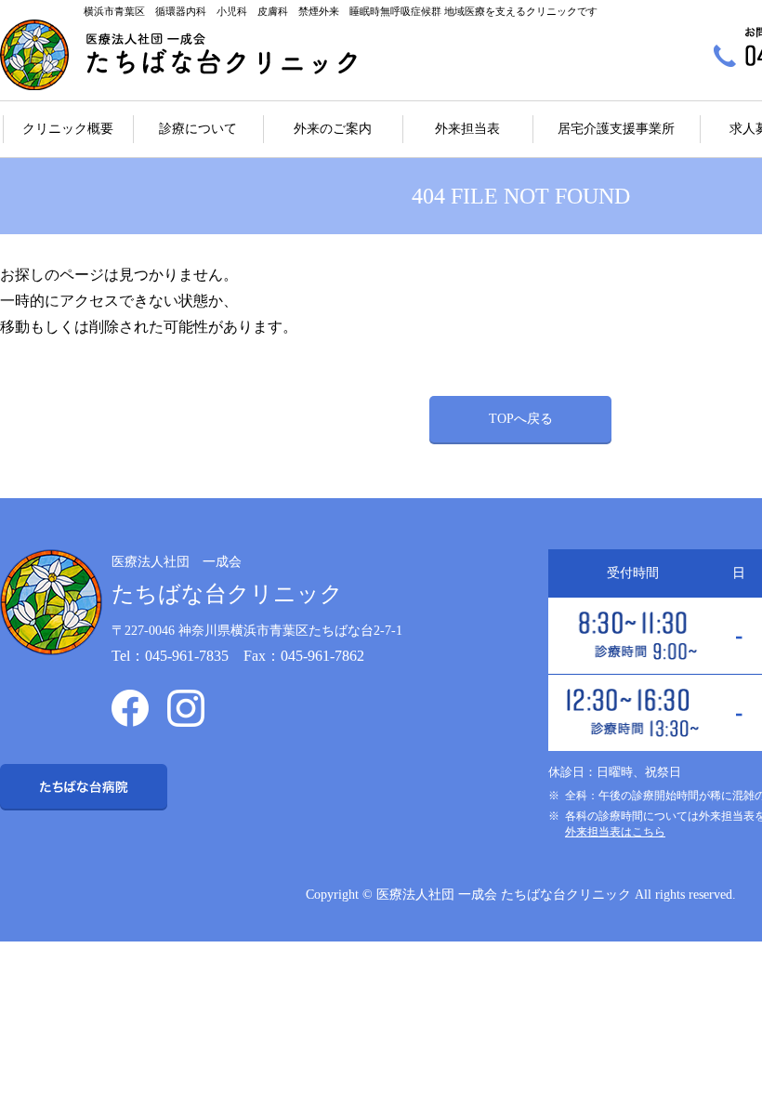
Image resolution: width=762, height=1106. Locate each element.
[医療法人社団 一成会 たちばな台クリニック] (178, 55)
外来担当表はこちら (615, 831)
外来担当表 (467, 129)
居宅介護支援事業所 (616, 129)
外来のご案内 (333, 129)
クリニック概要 (67, 129)
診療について (198, 129)
